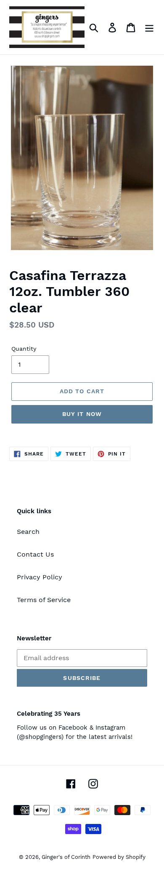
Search (28, 532)
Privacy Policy (39, 577)
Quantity (23, 348)
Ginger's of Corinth (66, 857)
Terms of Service (44, 600)
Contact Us (35, 554)
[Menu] (149, 27)
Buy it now (82, 414)
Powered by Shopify (119, 857)
